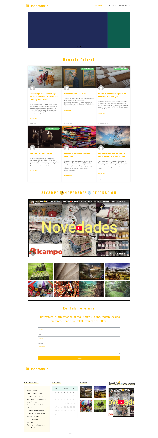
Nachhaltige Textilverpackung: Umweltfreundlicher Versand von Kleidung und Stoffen (44, 97)
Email (39, 335)
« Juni (56, 388)
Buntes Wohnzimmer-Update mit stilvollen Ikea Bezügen (36, 413)
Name (40, 326)
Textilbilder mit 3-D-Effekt (75, 94)
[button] (77, 46)
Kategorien (110, 5)
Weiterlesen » (34, 118)
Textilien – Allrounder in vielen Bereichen (36, 426)
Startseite (98, 5)
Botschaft (41, 343)
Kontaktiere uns (124, 5)
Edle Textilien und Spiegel (41, 153)
